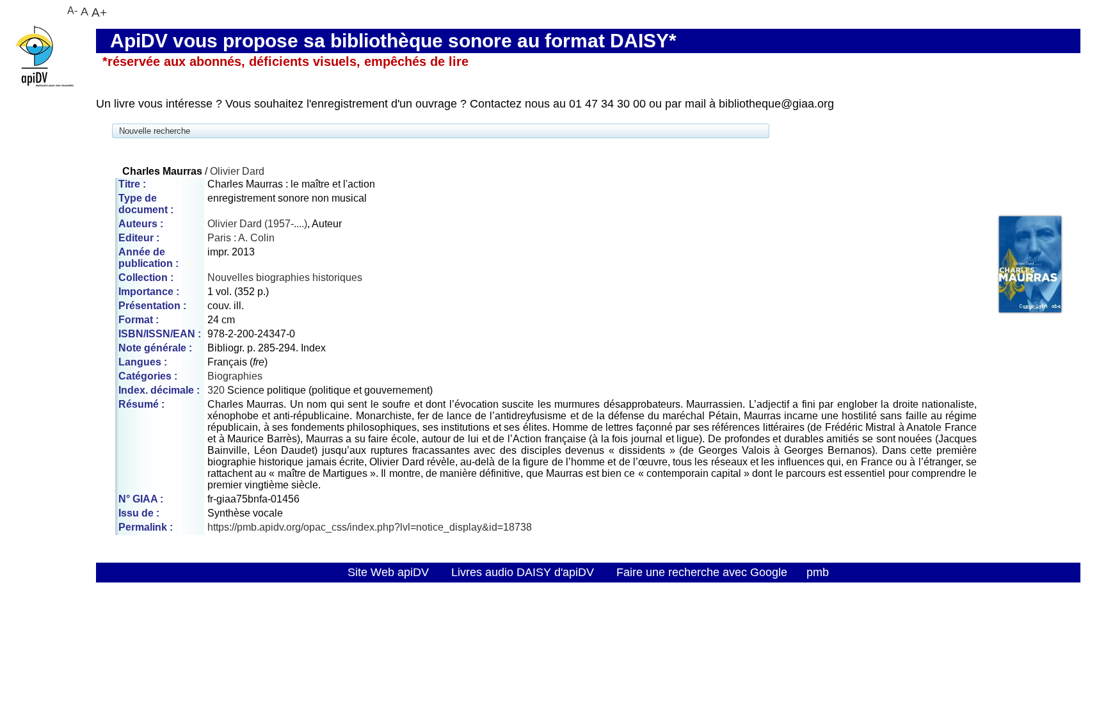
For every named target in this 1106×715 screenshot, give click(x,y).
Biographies (234, 376)
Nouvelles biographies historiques (284, 277)
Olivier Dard (237, 171)
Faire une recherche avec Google (701, 572)
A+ (99, 12)
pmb (817, 572)
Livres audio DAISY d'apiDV (522, 572)
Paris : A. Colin (241, 237)
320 (216, 390)
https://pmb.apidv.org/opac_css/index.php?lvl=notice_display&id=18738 (369, 527)
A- (72, 10)
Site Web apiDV (388, 572)
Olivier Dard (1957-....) (257, 223)
